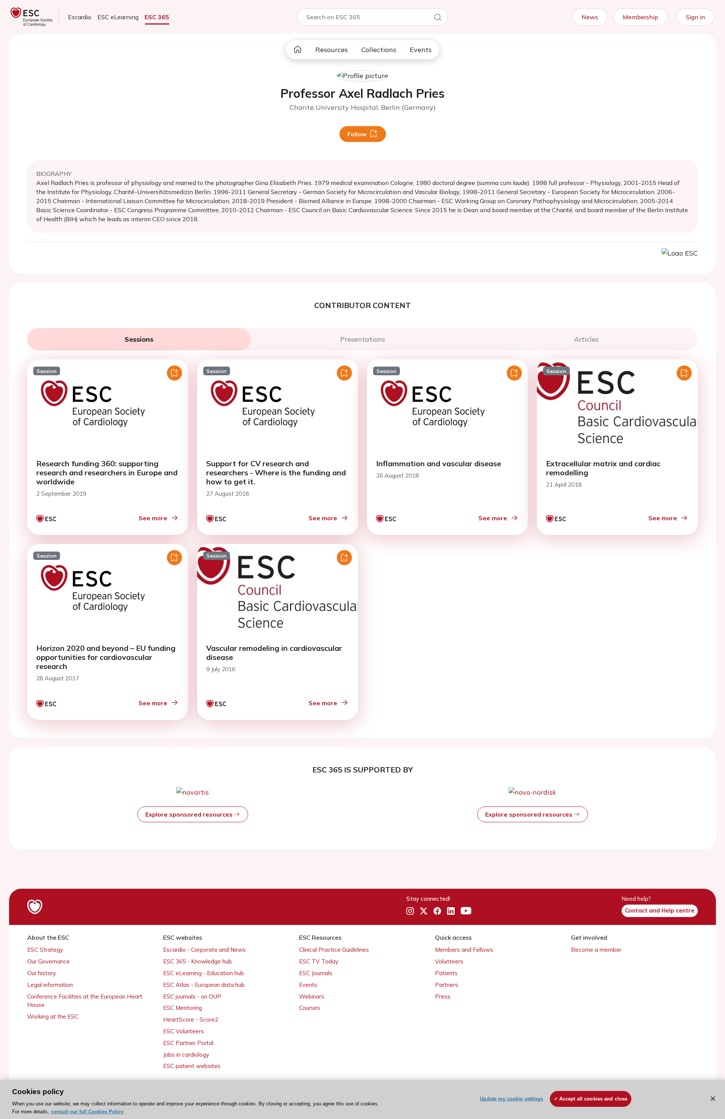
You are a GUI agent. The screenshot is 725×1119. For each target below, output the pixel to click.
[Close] (713, 1098)
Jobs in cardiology (186, 1054)
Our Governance (48, 961)
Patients (446, 973)
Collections (378, 49)
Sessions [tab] (139, 339)
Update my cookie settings (511, 1099)
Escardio (79, 17)
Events (421, 49)
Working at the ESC (53, 1016)
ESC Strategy (45, 949)
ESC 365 (157, 17)
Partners (446, 984)
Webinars (311, 996)
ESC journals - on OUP (192, 996)
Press (442, 996)
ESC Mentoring (182, 1007)
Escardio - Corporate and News (204, 949)
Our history (41, 973)
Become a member (596, 949)
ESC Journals (315, 973)
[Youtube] (466, 911)
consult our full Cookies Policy (87, 1111)
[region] (362, 1099)
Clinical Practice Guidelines (334, 949)
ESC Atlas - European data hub (204, 984)
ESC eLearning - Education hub (203, 973)
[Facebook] (437, 911)
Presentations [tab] (362, 339)
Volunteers (449, 961)
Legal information (50, 984)
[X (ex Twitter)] (423, 911)
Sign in (695, 17)
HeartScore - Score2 (190, 1019)
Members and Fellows (464, 949)
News (590, 17)
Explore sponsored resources (189, 814)
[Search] (437, 18)
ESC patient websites (192, 1066)
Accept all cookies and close (593, 1099)
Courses (309, 1007)
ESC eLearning (118, 17)
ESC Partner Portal (188, 1043)
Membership (640, 17)
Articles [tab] (586, 339)
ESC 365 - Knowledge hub (197, 961)
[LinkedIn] (451, 911)
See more (153, 518)
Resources (331, 49)
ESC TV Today (318, 961)
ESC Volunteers (183, 1031)
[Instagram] (410, 911)
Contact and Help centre (659, 910)
